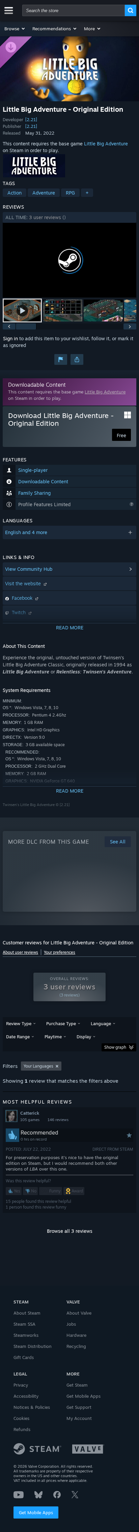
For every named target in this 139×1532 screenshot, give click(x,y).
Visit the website (23, 583)
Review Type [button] (18, 1023)
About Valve (78, 1313)
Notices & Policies (31, 1407)
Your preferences (59, 952)
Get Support (78, 1407)
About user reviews (20, 952)
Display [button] (84, 1036)
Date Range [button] (18, 1036)
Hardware (76, 1335)
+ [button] (87, 193)
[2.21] (31, 119)
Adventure (43, 193)
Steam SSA (24, 1324)
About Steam (26, 1313)
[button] (15, 28)
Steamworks (25, 1335)
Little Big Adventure (106, 143)
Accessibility (25, 1396)
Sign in (10, 338)
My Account (79, 1418)
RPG (70, 193)
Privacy (20, 1385)
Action (14, 193)
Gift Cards (23, 1357)
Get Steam (77, 1385)
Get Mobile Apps (36, 1512)
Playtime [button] (53, 1036)
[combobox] (73, 10)
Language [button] (101, 1023)
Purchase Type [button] (61, 1023)
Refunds (21, 1429)
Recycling (76, 1346)
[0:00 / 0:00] (69, 260)
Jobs (71, 1324)
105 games (29, 1119)
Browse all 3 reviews (69, 1231)
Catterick (29, 1113)
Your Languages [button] (38, 1066)
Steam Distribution (32, 1346)
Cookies (21, 1418)
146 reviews (58, 1119)
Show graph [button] (115, 1047)
